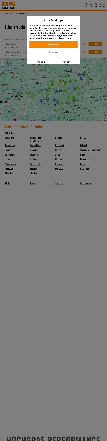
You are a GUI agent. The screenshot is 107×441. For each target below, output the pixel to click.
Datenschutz (41, 62)
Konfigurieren (53, 52)
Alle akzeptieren (53, 44)
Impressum (66, 62)
